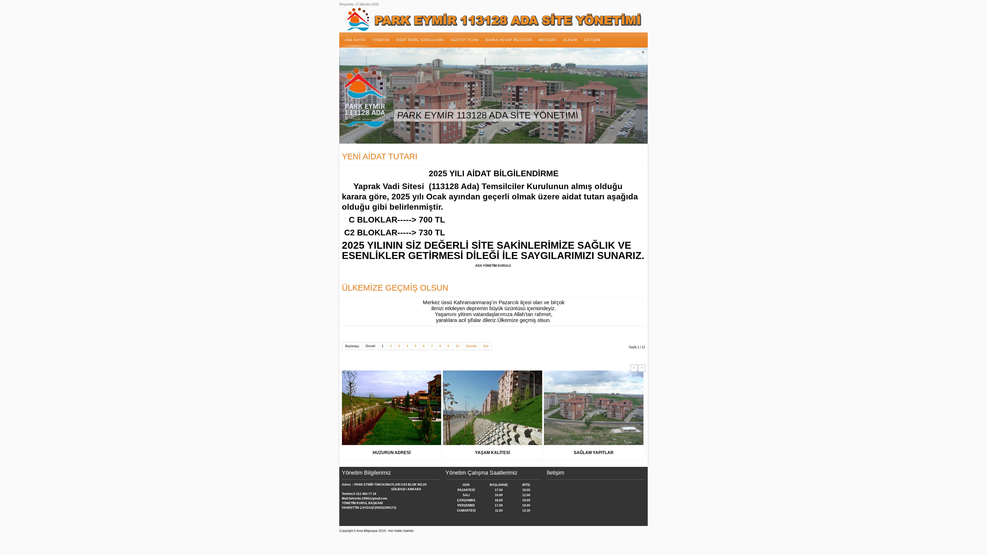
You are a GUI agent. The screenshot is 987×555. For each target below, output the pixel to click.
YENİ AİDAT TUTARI (379, 156)
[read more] (391, 450)
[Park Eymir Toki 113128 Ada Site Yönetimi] (493, 19)
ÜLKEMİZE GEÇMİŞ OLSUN (395, 287)
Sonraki (471, 346)
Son (486, 346)
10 (457, 346)
